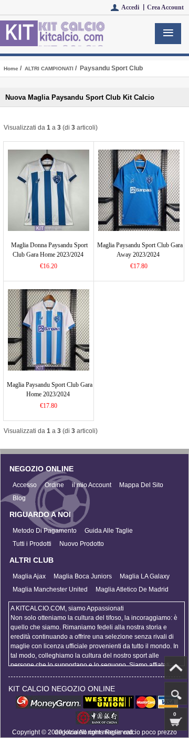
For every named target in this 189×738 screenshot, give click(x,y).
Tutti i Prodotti (32, 543)
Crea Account (165, 7)
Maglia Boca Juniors (83, 576)
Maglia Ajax (29, 576)
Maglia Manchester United (50, 589)
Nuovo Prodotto (81, 543)
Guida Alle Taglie (109, 530)
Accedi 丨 (134, 7)
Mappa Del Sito (141, 485)
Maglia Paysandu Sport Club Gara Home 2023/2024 (49, 389)
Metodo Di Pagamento (45, 530)
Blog (19, 498)
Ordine (54, 485)
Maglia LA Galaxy (145, 576)
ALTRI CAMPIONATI (49, 68)
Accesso (25, 485)
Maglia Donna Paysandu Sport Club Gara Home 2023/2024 (49, 249)
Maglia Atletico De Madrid (132, 589)
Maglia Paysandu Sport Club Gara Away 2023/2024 (140, 249)
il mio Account (91, 485)
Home (11, 68)
